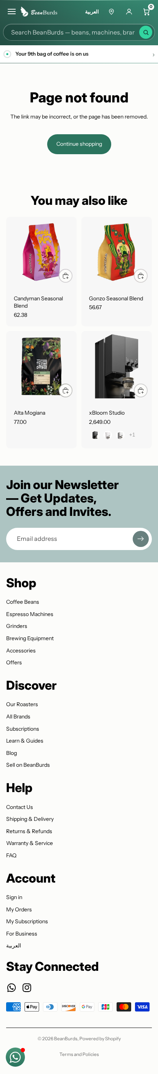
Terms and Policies (79, 1054)
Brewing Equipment (30, 638)
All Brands (18, 716)
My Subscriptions (27, 921)
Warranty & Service (29, 843)
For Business (21, 933)
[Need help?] (15, 1057)
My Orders (19, 909)
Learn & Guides (24, 740)
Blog (11, 752)
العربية (92, 11)
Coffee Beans (22, 601)
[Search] (145, 32)
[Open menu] (11, 11)
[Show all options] (132, 434)
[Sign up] (141, 539)
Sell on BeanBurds (28, 764)
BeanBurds (65, 1038)
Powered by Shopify (100, 1038)
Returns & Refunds (29, 831)
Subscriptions (22, 728)
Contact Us (19, 807)
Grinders (16, 626)
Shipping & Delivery (30, 818)
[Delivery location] (111, 11)
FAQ (11, 855)
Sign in (14, 897)
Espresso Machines (29, 614)
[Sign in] (128, 11)
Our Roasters (22, 704)
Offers (14, 662)
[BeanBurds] (41, 11)
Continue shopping (79, 143)
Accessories (21, 650)
